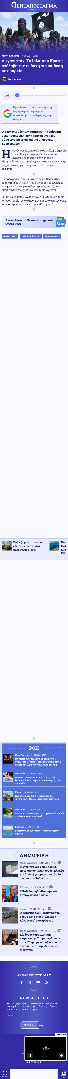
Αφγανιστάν (10, 236)
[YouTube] (38, 982)
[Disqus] (34, 604)
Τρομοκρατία (52, 236)
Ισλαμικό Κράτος (31, 236)
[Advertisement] (34, 392)
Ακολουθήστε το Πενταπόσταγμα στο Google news (29, 221)
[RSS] (46, 982)
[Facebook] (21, 982)
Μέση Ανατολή (10, 55)
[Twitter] (30, 982)
